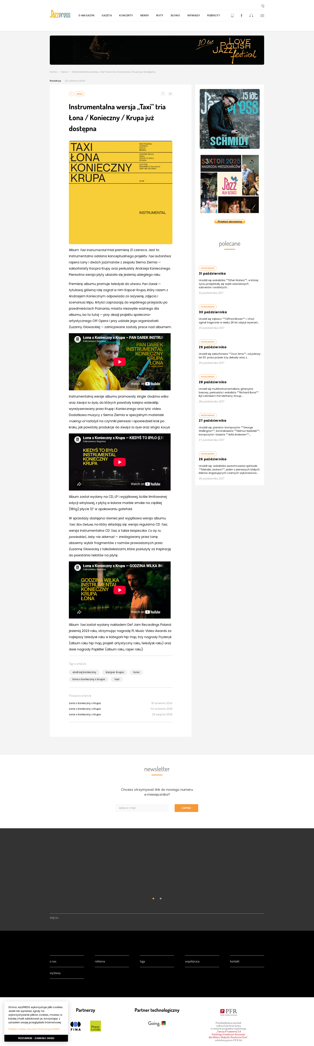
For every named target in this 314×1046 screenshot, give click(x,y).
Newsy (144, 15)
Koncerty (126, 15)
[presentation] (64, 14)
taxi (116, 679)
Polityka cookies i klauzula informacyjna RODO (33, 1029)
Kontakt (234, 961)
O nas (53, 961)
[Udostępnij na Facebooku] (163, 94)
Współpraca (192, 961)
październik (208, 268)
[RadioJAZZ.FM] (251, 15)
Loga (142, 961)
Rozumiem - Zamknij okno (36, 1038)
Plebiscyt (213, 15)
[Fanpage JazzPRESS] (241, 15)
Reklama (100, 961)
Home (53, 72)
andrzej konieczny (84, 672)
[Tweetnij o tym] (170, 94)
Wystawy (55, 973)
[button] (262, 7)
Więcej (54, 918)
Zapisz (186, 808)
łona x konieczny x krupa (89, 679)
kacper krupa (115, 672)
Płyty (159, 15)
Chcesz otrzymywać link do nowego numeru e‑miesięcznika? (157, 792)
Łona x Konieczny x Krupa (85, 703)
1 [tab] (153, 899)
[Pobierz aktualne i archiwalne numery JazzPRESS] (232, 15)
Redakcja (55, 80)
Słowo (175, 15)
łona (136, 672)
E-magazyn (86, 15)
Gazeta (107, 15)
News (64, 72)
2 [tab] (160, 899)
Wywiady (193, 15)
